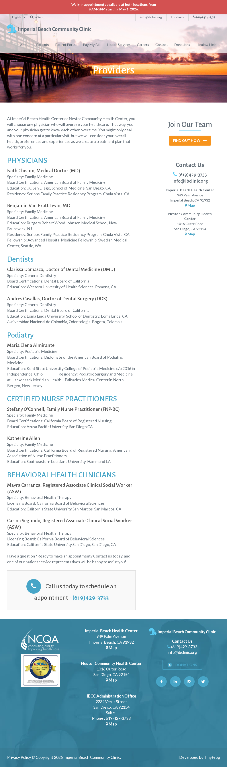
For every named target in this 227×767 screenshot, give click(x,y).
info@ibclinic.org (151, 17)
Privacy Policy (19, 757)
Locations (177, 17)
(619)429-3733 (90, 597)
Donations (186, 664)
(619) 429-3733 (205, 17)
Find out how (187, 140)
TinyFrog (212, 757)
